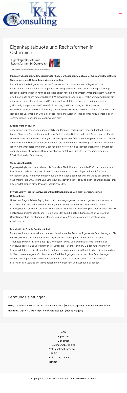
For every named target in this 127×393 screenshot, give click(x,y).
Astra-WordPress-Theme (83, 378)
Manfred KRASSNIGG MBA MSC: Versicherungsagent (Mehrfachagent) (45, 310)
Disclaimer (63, 340)
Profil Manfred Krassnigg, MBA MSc (61, 351)
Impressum (63, 336)
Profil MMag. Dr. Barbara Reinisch (61, 359)
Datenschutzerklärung (63, 345)
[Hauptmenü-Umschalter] (120, 14)
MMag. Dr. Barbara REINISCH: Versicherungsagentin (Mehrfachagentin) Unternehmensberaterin (59, 305)
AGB (63, 332)
